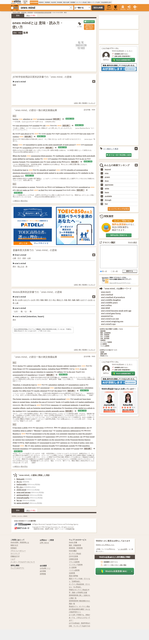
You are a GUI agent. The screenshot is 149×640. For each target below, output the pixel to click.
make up (26, 190)
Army (15, 369)
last (37, 428)
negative (16, 408)
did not (19, 190)
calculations (17, 388)
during (20, 366)
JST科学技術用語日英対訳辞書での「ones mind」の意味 (42, 76)
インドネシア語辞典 (106, 342)
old (44, 125)
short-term (36, 399)
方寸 (19, 258)
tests (34, 388)
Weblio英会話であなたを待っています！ (119, 389)
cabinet (30, 366)
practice (54, 159)
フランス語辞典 (74, 562)
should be (18, 170)
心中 (16, 311)
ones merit (106, 292)
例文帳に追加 (70, 118)
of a (68, 428)
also (32, 446)
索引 (80, 103)
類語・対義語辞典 (75, 545)
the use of (43, 402)
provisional (45, 388)
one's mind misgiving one (112, 321)
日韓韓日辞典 (73, 559)
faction (44, 369)
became (60, 366)
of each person (69, 145)
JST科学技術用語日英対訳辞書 (42, 12)
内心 (54, 300)
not (54, 190)
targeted (59, 190)
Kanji (58, 369)
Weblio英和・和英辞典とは (20, 542)
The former (17, 399)
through (108, 200)
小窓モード (109, 9)
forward (22, 162)
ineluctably (22, 484)
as (89, 187)
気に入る (21, 266)
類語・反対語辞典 (105, 333)
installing (16, 431)
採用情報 (43, 574)
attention (26, 119)
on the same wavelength (52, 145)
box (50, 431)
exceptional (61, 399)
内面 (65, 300)
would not (78, 399)
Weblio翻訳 (132, 242)
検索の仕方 (14, 545)
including (52, 369)
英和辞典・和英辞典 (27, 12)
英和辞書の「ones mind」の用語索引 (19, 516)
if (45, 405)
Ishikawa (59, 187)
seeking (38, 446)
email (68, 449)
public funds (69, 402)
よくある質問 (122, 549)
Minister (37, 431)
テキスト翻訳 (109, 242)
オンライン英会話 (81, 2)
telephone (58, 449)
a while (25, 428)
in (30, 134)
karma (31, 159)
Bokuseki (20, 479)
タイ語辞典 (103, 344)
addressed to (75, 431)
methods (61, 385)
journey (16, 162)
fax (64, 449)
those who (52, 366)
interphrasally (23, 497)
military (60, 372)
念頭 (24, 258)
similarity (84, 173)
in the (73, 156)
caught (67, 156)
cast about (25, 134)
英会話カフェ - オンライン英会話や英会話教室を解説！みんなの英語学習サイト (79, 609)
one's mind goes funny (111, 313)
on (86, 159)
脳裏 (14, 85)
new (17, 125)
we (88, 428)
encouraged (44, 443)
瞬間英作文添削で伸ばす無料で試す (89, 26)
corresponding (82, 170)
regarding (86, 446)
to (36, 145)
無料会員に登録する (118, 235)
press (41, 428)
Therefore (16, 385)
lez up (19, 500)
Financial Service (77, 440)
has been (18, 428)
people (52, 434)
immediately (35, 162)
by (24, 159)
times (27, 402)
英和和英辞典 (34, 2)
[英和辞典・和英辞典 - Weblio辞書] (16, 1)
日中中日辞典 (73, 556)
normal (22, 402)
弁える (19, 481)
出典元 (76, 103)
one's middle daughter (111, 300)
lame (89, 134)
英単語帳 (59, 2)
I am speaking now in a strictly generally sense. (46, 411)
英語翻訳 (72, 2)
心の (19, 300)
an (14, 440)
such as (29, 408)
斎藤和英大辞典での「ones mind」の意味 (35, 250)
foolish (23, 156)
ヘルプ (13, 559)
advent (64, 428)
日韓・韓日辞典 (104, 338)
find (81, 134)
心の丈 (90, 300)
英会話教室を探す (106, 2)
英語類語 (47, 2)
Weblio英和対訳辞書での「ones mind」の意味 (37, 292)
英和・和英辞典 (104, 334)
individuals (63, 446)
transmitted (30, 145)
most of (44, 366)
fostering (36, 408)
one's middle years (109, 303)
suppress (50, 372)
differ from (26, 391)
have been (87, 399)
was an (33, 372)
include (53, 399)
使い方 (115, 9)
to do (82, 159)
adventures (24, 125)
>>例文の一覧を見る (20, 201)
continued (66, 405)
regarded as (32, 375)
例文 (28, 15)
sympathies (27, 148)
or (31, 119)
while (46, 173)
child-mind (21, 489)
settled (53, 162)
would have (85, 405)
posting (59, 431)
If (13, 187)
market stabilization (86, 402)
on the (51, 440)
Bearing (16, 434)
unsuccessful (18, 375)
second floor (60, 440)
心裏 (14, 258)
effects (22, 408)
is (28, 187)
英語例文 (41, 2)
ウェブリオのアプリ (17, 568)
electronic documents (21, 173)
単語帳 (102, 352)
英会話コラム (104, 355)
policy (82, 443)
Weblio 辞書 (16, 12)
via (52, 449)
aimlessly (74, 405)
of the (59, 162)
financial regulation (34, 437)
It (13, 170)
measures (25, 399)
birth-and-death (89, 156)
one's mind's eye (108, 324)
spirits (39, 145)
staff (39, 440)
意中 (14, 266)
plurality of (44, 170)
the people (86, 434)
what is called (26, 431)
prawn (107, 177)
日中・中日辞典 (104, 336)
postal (76, 449)
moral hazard (46, 408)
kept (24, 170)
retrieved (40, 173)
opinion (45, 431)
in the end (71, 372)
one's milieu (106, 305)
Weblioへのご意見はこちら (105, 545)
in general (46, 449)
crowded (35, 125)
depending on (67, 388)
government (37, 434)
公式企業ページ (45, 568)
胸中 (69, 300)
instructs (71, 159)
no (46, 187)
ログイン (129, 9)
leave (107, 192)
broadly (52, 446)
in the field (27, 388)
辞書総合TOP (15, 556)
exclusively (29, 440)
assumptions (74, 385)
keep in (33, 405)
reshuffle (36, 366)
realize (37, 159)
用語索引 (85, 103)
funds (58, 402)
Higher (15, 145)
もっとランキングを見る (118, 208)
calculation (52, 385)
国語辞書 (102, 331)
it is (57, 434)
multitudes (60, 156)
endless (79, 156)
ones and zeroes (23, 492)
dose (107, 181)
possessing (36, 156)
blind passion (46, 156)
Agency (87, 440)
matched (52, 170)
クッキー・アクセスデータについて (23, 562)
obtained (43, 391)
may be (33, 173)
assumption (22, 187)
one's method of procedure (113, 297)
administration (80, 428)
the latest (58, 391)
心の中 (33, 300)
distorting (57, 408)
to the (91, 173)
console (63, 134)
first (87, 437)
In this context (73, 437)
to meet (79, 434)
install (92, 437)
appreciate (109, 185)
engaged (48, 119)
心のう (25, 300)
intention (40, 372)
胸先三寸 (60, 300)
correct (32, 187)
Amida (64, 159)
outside (72, 446)
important (72, 434)
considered (83, 187)
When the (16, 156)
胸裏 (42, 300)
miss (106, 173)
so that (41, 190)
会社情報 (43, 571)
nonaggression (35, 369)
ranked (51, 173)
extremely (63, 434)
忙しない (20, 487)
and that (57, 388)
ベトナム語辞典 (104, 346)
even (87, 443)
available (108, 196)
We (22, 405)
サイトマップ (15, 553)
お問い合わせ (44, 543)
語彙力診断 (103, 354)
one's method (107, 295)
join (41, 162)
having (15, 119)
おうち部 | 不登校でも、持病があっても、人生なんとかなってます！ (79, 617)
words (48, 134)
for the (46, 434)
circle (15, 159)
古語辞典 (102, 340)
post (54, 443)
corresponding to (71, 173)
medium (19, 411)
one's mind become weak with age (116, 311)
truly (48, 162)
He (14, 134)
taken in (16, 402)
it (80, 369)
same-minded (23, 503)
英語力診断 (66, 2)
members (73, 366)
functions (69, 408)
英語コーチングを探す (94, 2)
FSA (15, 443)
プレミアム (122, 9)
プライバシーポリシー (18, 551)
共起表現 (53, 2)
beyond (108, 169)
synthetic (16, 176)
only (84, 134)
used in (82, 385)
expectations (18, 437)
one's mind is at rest (110, 319)
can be (84, 369)
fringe (19, 369)
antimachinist (23, 495)
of (33, 148)
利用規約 (14, 548)
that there (26, 372)
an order (60, 173)
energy (42, 119)
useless (16, 136)
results (15, 391)
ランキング (91, 103)
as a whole (88, 408)
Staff (27, 443)
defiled (20, 159)
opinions (66, 431)
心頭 (29, 258)
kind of (76, 443)
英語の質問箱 (73, 576)
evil (27, 159)
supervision (50, 437)
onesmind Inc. (107, 316)
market (81, 408)
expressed (88, 145)
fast (106, 204)
